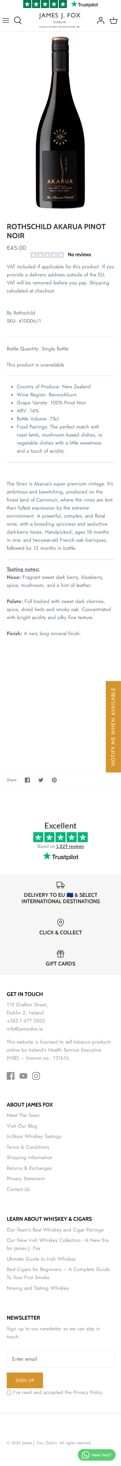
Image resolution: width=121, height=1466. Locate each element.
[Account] (98, 20)
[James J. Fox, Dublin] (60, 20)
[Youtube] (23, 1076)
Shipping (99, 282)
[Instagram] (36, 1076)
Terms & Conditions (28, 1147)
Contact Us (18, 1189)
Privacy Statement (26, 1178)
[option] (60, 121)
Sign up (24, 1380)
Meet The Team (23, 1115)
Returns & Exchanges (29, 1168)
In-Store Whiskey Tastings (34, 1136)
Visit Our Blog (22, 1126)
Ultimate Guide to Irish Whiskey (41, 1259)
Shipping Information (29, 1157)
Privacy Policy (87, 1392)
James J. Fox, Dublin (39, 1443)
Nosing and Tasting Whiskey (38, 1288)
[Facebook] (10, 1076)
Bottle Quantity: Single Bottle (38, 348)
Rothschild (24, 313)
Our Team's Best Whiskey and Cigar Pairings (55, 1230)
